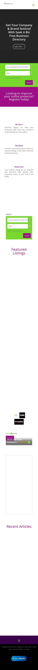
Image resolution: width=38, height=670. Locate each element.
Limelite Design (27, 647)
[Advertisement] (19, 193)
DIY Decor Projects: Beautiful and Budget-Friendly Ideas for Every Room (18, 560)
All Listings (26, 649)
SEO (14, 130)
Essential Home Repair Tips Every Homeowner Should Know (18, 594)
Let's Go (18, 46)
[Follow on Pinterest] (24, 666)
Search (28, 82)
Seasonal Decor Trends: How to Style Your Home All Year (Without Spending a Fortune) (18, 622)
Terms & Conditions (18, 649)
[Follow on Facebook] (13, 666)
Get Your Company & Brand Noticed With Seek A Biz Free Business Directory (19, 32)
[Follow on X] (19, 666)
